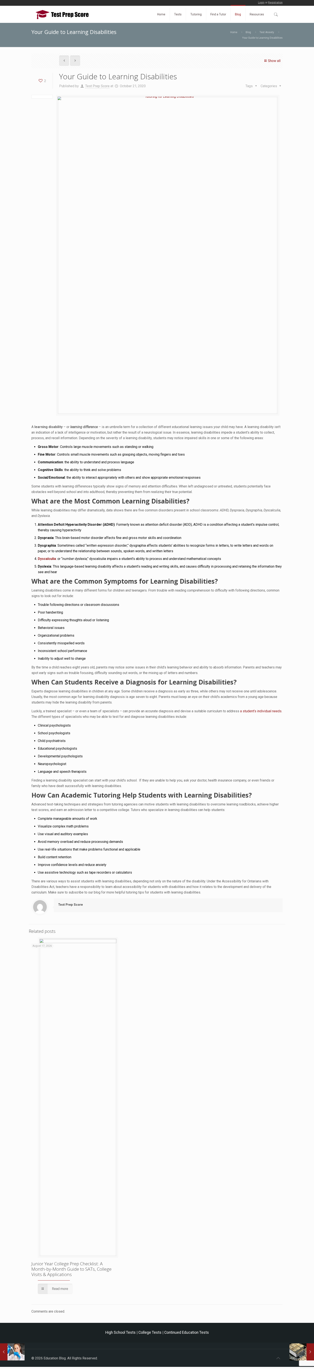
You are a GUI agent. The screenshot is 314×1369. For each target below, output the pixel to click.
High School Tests (120, 1332)
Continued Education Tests (186, 1332)
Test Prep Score (97, 86)
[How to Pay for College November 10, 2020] (301, 1351)
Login (261, 2)
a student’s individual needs (261, 711)
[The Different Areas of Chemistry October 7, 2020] (12, 1351)
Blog (248, 32)
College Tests (149, 1332)
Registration (275, 2)
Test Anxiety (267, 32)
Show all (274, 61)
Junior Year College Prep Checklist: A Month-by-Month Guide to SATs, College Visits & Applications (71, 1269)
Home (233, 32)
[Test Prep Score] (62, 14)
